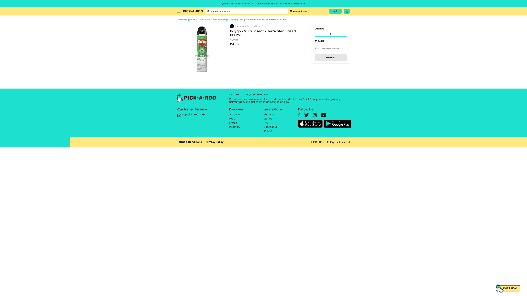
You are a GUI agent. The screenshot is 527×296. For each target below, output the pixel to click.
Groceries (235, 114)
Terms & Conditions (189, 142)
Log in (335, 11)
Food (232, 118)
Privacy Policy (214, 142)
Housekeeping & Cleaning (225, 19)
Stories (268, 118)
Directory (234, 127)
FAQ (266, 122)
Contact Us (270, 127)
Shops (233, 122)
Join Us (268, 131)
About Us (269, 114)
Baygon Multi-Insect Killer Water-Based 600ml (263, 19)
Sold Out (331, 57)
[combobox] (246, 11)
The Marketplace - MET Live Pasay (194, 19)
